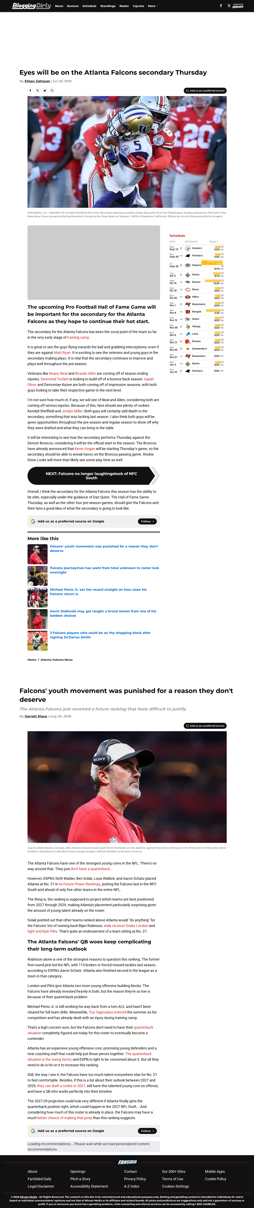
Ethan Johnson (37, 81)
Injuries (138, 6)
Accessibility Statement (89, 1186)
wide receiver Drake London (126, 926)
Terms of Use (172, 1179)
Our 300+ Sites (173, 1171)
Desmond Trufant (55, 379)
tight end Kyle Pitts (42, 931)
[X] (229, 5)
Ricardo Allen (85, 373)
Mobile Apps (215, 1171)
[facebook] (221, 5)
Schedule (89, 6)
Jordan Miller (72, 411)
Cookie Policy (215, 1179)
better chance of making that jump (64, 1118)
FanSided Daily (39, 1179)
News (59, 6)
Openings (77, 1171)
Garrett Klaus (36, 716)
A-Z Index (131, 1186)
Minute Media (28, 1196)
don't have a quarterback (90, 869)
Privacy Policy (135, 1179)
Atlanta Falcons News (56, 660)
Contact (130, 1171)
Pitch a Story (80, 1179)
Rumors (73, 6)
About (32, 1171)
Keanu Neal (58, 373)
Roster (124, 6)
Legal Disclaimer (41, 1186)
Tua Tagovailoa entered (108, 1012)
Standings (107, 6)
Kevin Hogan (85, 449)
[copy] (52, 90)
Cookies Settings (175, 1186)
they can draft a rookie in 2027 (61, 1086)
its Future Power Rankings (79, 884)
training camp (78, 337)
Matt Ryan (62, 352)
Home (32, 660)
